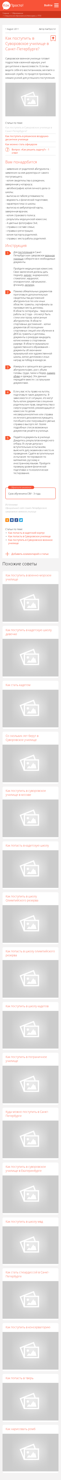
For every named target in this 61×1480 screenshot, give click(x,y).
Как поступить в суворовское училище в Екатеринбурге (26, 1169)
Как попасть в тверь (19, 1378)
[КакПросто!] (12, 5)
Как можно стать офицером (21, 144)
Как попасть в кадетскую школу (27, 845)
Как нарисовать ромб (20, 1429)
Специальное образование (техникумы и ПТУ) (22, 15)
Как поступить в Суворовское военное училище (30, 541)
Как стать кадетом (18, 685)
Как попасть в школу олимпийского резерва (30, 953)
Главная (6, 13)
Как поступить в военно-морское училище (28, 577)
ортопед (29, 285)
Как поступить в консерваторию (28, 1327)
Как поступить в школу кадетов (27, 1006)
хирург (28, 275)
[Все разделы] (56, 5)
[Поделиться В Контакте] (12, 520)
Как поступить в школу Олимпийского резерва (22, 898)
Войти (48, 5)
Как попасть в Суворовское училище (29, 536)
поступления (25, 252)
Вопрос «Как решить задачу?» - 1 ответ (30, 151)
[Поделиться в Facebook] (16, 520)
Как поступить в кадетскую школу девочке (29, 632)
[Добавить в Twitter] (21, 520)
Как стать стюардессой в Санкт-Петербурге (27, 1274)
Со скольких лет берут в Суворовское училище (22, 738)
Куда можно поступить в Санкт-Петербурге (27, 1114)
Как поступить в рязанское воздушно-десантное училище (27, 137)
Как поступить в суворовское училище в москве (26, 793)
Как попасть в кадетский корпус (26, 532)
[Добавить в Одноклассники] (7, 520)
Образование (17, 13)
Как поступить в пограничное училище (26, 1059)
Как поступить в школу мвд (24, 1221)
